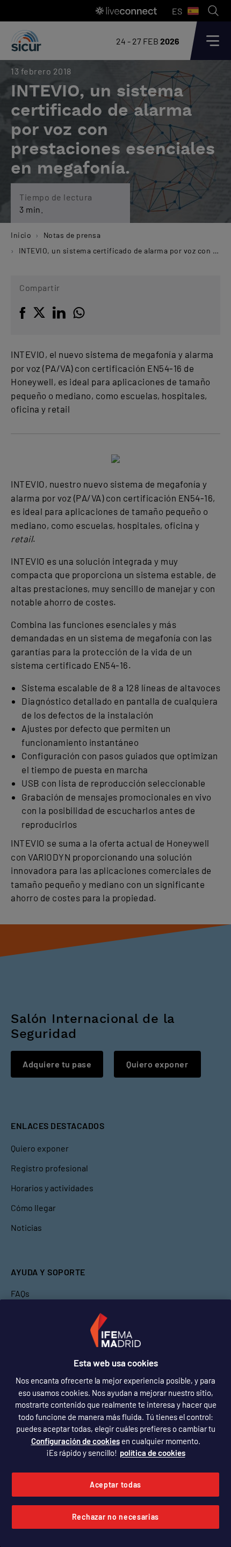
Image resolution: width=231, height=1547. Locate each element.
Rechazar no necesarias (115, 1516)
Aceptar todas (115, 1484)
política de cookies (152, 1453)
